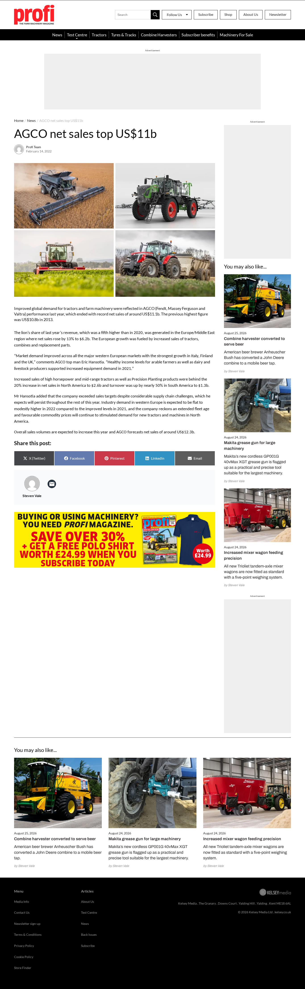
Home (18, 120)
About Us (250, 14)
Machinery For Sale (236, 34)
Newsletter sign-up (27, 924)
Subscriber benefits (198, 34)
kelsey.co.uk (283, 912)
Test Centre (77, 34)
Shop (228, 14)
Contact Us (21, 912)
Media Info (21, 901)
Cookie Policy (23, 957)
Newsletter (277, 14)
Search (155, 14)
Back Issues (89, 934)
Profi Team (33, 147)
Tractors (99, 34)
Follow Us (174, 14)
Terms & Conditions (28, 934)
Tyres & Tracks (123, 34)
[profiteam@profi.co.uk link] (52, 484)
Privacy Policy (24, 946)
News (57, 34)
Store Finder (22, 968)
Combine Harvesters (159, 34)
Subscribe (205, 14)
